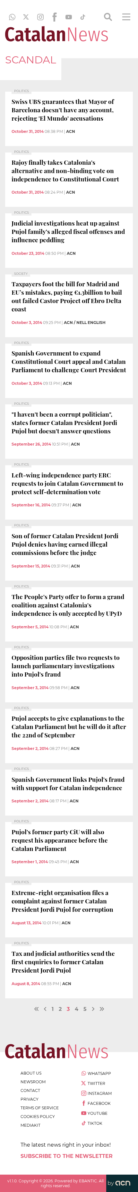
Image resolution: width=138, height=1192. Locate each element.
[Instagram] (40, 17)
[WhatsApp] (12, 17)
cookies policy (38, 1116)
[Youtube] (69, 17)
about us (31, 1073)
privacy (30, 1099)
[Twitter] (26, 17)
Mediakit (30, 1125)
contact (30, 1090)
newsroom (33, 1081)
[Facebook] (54, 17)
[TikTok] (83, 17)
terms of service (40, 1107)
